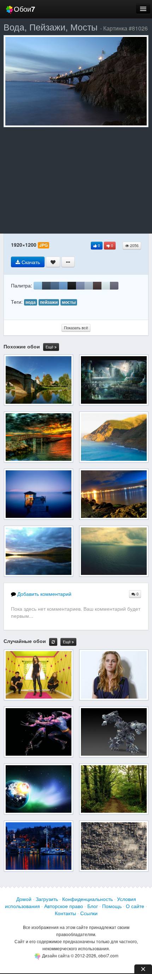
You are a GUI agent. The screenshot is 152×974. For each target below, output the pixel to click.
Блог (92, 905)
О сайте (135, 905)
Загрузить (47, 898)
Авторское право (63, 905)
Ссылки (89, 913)
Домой (23, 898)
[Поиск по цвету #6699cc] (63, 286)
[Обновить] (53, 642)
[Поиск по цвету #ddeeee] (105, 286)
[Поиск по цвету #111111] (72, 286)
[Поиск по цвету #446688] (55, 286)
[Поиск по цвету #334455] (46, 286)
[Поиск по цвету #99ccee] (38, 286)
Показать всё (76, 327)
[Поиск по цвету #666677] (114, 286)
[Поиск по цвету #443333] (97, 286)
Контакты (65, 913)
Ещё (50, 346)
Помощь (112, 905)
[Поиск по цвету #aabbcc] (88, 286)
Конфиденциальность (87, 898)
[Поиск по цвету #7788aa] (80, 286)
